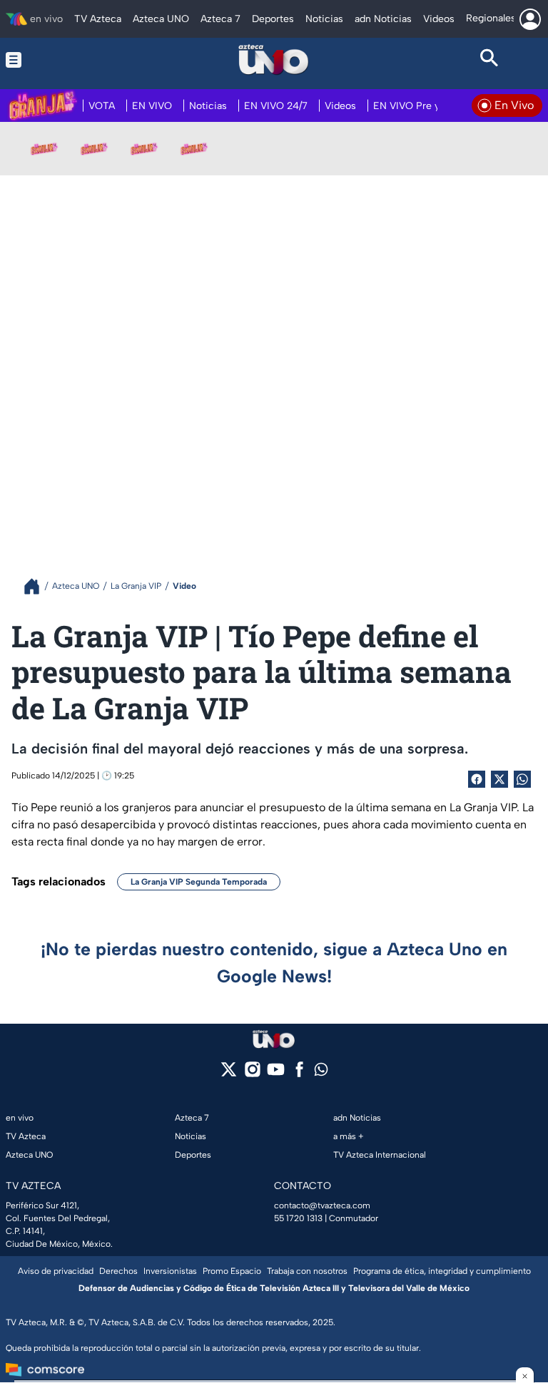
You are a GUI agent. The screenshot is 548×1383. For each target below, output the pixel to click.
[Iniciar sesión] (530, 19)
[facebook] (299, 1074)
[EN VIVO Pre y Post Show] (94, 148)
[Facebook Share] (476, 779)
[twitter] (229, 1074)
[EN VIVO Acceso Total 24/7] (194, 148)
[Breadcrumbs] (37, 586)
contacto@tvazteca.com (322, 1205)
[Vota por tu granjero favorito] (44, 148)
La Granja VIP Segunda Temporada (199, 882)
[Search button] (489, 59)
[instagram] (252, 1074)
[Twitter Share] (499, 779)
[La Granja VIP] (144, 148)
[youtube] (276, 1074)
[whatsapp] (321, 1072)
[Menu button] (58, 59)
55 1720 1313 (298, 1218)
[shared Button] (522, 779)
